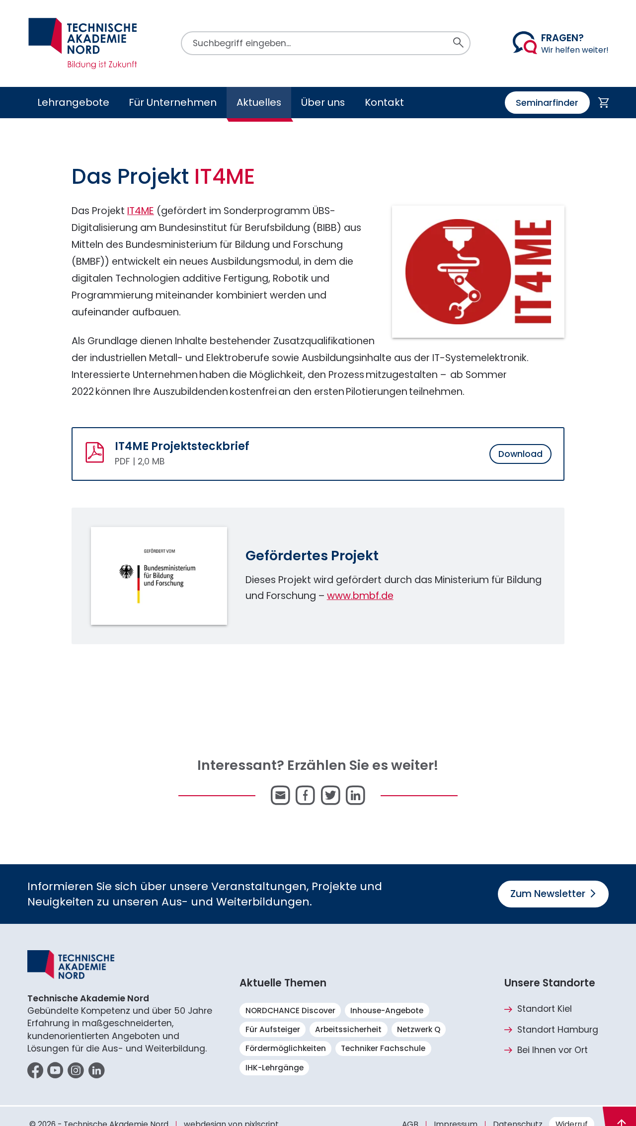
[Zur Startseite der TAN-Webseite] (83, 43)
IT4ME (140, 211)
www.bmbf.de (360, 595)
